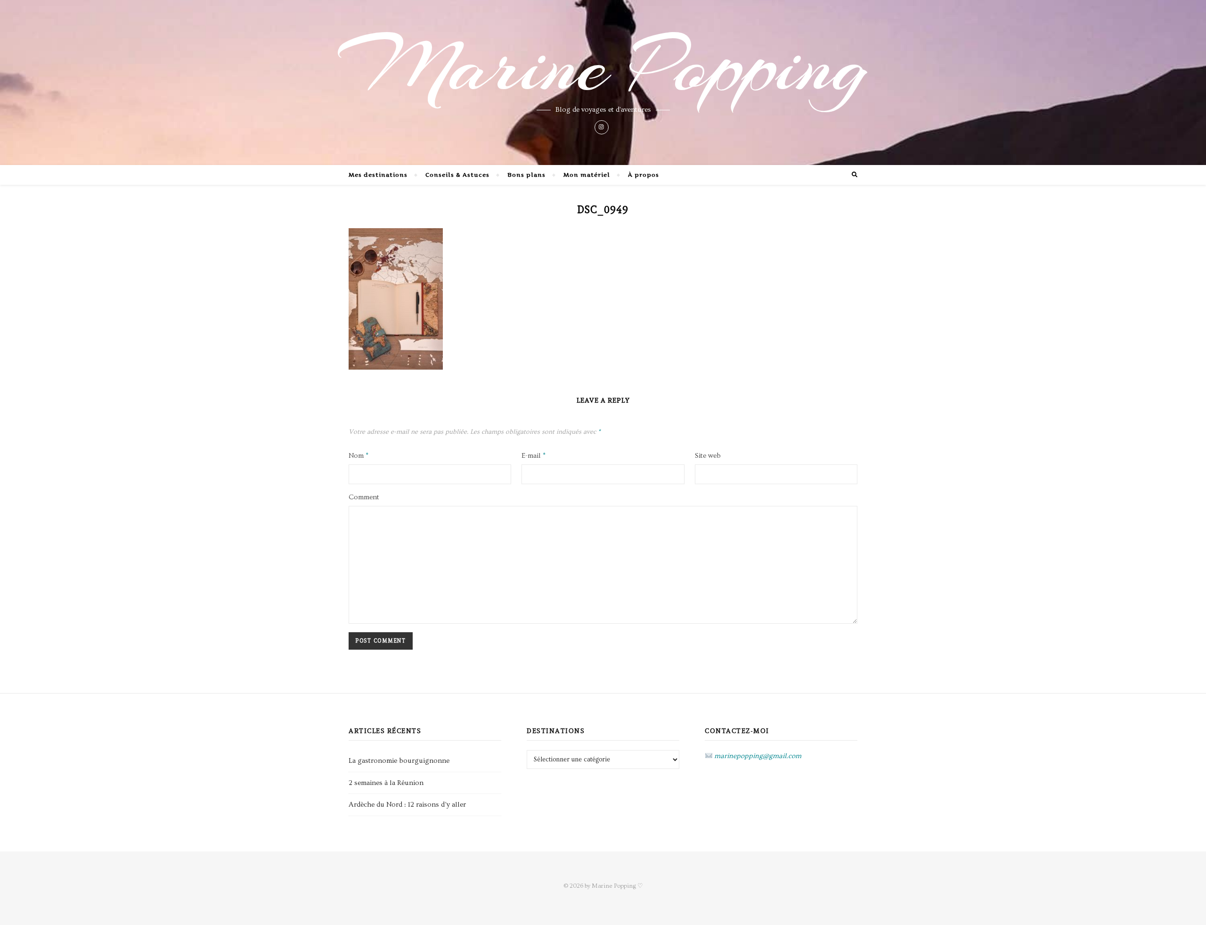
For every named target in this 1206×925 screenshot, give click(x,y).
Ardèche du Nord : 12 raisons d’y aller (407, 805)
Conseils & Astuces (457, 174)
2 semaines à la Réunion (386, 783)
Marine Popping (603, 66)
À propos (643, 174)
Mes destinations (378, 174)
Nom (358, 456)
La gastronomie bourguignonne (399, 761)
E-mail (534, 456)
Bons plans (526, 174)
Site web (708, 456)
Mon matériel (586, 174)
